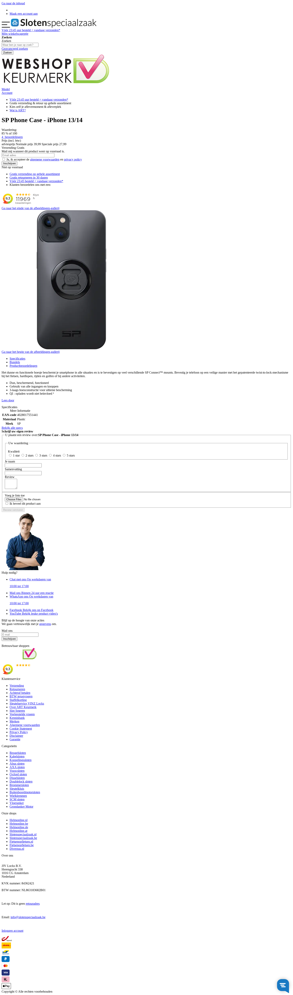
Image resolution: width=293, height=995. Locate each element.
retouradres (33, 903)
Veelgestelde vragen (22, 714)
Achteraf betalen (20, 692)
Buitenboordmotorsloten (25, 792)
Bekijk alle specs (12, 427)
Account (7, 92)
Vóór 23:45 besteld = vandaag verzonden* (36, 181)
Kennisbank (17, 717)
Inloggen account (12, 930)
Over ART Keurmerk (23, 707)
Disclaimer (16, 735)
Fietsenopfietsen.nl (21, 841)
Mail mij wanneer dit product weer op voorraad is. (33, 151)
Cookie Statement (21, 728)
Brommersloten (19, 785)
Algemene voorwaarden (25, 725)
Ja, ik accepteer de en (44, 159)
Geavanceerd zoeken (15, 48)
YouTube (34, 613)
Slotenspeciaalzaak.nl (23, 834)
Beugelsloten (18, 753)
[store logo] (53, 26)
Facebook (31, 610)
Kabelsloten (17, 756)
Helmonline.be (19, 823)
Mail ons (32, 593)
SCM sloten (17, 799)
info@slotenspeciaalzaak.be (28, 917)
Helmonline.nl (19, 820)
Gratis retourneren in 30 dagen (29, 177)
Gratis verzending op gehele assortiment (35, 174)
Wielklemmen (18, 795)
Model (6, 89)
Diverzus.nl (17, 848)
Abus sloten (17, 763)
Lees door (8, 400)
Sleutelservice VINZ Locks (27, 703)
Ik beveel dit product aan (25, 503)
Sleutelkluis (17, 788)
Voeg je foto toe (15, 495)
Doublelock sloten (21, 781)
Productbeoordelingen (23, 365)
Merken (14, 721)
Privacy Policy (19, 732)
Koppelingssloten (20, 760)
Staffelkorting (18, 700)
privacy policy (73, 159)
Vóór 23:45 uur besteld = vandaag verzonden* (39, 99)
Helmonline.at (18, 830)
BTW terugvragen (21, 696)
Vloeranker (17, 803)
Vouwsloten (17, 770)
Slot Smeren (17, 710)
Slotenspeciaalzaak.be (23, 838)
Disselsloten (17, 778)
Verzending (17, 685)
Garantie (15, 739)
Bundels (15, 362)
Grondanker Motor (21, 806)
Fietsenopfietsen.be (22, 845)
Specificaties (17, 358)
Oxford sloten (18, 774)
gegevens (45, 624)
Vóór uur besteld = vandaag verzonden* (31, 30)
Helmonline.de (19, 827)
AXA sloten (17, 767)
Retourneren (17, 689)
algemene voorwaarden (44, 159)
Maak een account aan (24, 13)
